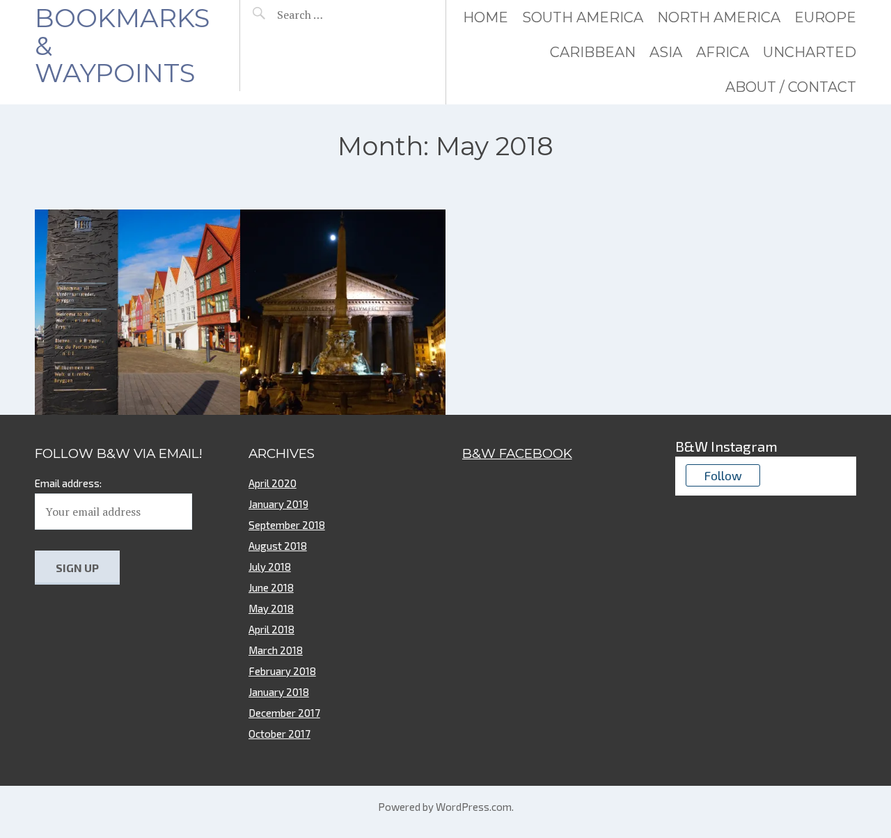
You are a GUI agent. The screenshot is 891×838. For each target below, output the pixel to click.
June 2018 (271, 587)
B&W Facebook (517, 453)
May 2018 (271, 608)
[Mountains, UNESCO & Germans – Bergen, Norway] (137, 312)
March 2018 (276, 650)
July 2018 (270, 566)
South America (582, 17)
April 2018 (271, 629)
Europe (825, 17)
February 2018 (282, 671)
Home (485, 17)
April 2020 (273, 483)
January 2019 (278, 504)
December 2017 (284, 712)
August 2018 (278, 545)
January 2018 (279, 692)
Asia (665, 52)
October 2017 (279, 733)
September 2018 (287, 525)
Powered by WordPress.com (445, 806)
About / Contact (790, 87)
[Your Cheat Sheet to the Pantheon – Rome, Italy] (343, 312)
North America (718, 17)
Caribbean (593, 52)
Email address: (68, 483)
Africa (722, 52)
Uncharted (809, 52)
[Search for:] (335, 14)
